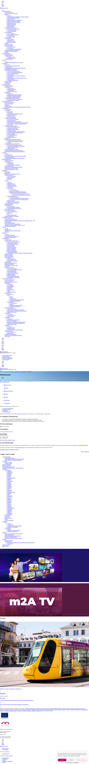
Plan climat (7, 110)
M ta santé (7, 231)
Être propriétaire (10, 163)
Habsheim (9, 485)
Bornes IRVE (9, 112)
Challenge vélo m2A (11, 183)
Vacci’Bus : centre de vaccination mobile (12, 230)
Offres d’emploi (5, 356)
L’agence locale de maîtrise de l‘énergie (14, 141)
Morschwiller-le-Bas (11, 492)
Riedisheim (9, 502)
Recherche (7, 104)
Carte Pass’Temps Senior (9, 235)
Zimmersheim (10, 513)
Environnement (5, 108)
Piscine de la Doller (11, 245)
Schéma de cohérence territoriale (13, 319)
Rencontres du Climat (11, 117)
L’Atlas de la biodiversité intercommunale (15, 132)
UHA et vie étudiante (9, 103)
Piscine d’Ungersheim (11, 248)
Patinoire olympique (9, 254)
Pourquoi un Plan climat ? (12, 114)
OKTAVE (9, 142)
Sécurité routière (8, 221)
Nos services (9, 288)
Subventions (7, 403)
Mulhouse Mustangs (11, 274)
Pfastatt (8, 498)
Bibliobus (7, 43)
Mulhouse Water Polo (11, 275)
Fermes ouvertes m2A (11, 120)
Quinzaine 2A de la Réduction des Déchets (15, 146)
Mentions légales (5, 757)
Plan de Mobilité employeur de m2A (14, 208)
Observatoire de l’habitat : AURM (11, 168)
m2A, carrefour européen (9, 210)
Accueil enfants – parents (12, 91)
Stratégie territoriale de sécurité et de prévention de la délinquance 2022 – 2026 (20, 220)
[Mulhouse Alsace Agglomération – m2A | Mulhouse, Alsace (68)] (8, 369)
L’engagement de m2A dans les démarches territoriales (15, 68)
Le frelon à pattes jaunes (12, 137)
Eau (3, 60)
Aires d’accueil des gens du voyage (11, 169)
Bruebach (9, 476)
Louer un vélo (10, 188)
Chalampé (9, 479)
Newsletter (3, 698)
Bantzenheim (9, 472)
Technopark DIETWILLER (12, 80)
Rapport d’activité (10, 289)
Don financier (10, 543)
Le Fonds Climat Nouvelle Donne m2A (14, 113)
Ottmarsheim (9, 495)
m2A (10, 755)
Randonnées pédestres (9, 203)
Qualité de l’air (8, 138)
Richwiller (9, 501)
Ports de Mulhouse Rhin (12, 215)
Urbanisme (7, 317)
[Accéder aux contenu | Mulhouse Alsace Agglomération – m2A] (0, 380)
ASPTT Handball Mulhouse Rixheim (14, 269)
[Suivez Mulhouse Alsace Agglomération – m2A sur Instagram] (2, 3)
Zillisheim (9, 512)
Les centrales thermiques (9, 157)
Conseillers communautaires (15, 300)
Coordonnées (5, 410)
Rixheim (9, 503)
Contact (3, 762)
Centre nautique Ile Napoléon (13, 244)
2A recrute (7, 83)
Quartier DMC (10, 76)
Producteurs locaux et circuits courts (14, 121)
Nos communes (10, 285)
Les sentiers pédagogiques (12, 134)
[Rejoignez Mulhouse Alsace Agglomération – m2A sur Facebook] (2, 1)
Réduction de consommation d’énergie (12, 139)
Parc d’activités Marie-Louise (12, 73)
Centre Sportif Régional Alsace (11, 263)
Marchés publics (10, 333)
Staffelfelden (9, 506)
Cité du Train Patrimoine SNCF (13, 17)
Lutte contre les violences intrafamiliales (12, 224)
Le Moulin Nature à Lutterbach (13, 129)
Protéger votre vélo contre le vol (13, 202)
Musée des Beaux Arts (11, 23)
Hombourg (9, 488)
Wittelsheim (9, 510)
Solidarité (6, 325)
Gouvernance (7, 293)
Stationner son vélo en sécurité (13, 201)
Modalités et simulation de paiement (14, 95)
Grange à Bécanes (10, 19)
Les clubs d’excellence (9, 267)
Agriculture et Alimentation (10, 118)
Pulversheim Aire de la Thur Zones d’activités (16, 75)
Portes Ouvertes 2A (6, 464)
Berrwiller (9, 474)
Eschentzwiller (10, 481)
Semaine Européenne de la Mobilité (11, 216)
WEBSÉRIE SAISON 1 (4, 449)
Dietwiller (9, 480)
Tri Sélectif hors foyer (11, 58)
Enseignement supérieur (7, 101)
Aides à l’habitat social (9, 166)
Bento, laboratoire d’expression (13, 100)
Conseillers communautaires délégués (17, 299)
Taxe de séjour (11, 42)
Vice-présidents (13, 298)
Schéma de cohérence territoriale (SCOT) (13, 535)
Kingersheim (9, 490)
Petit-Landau (9, 496)
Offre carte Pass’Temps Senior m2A (12, 236)
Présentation (7, 283)
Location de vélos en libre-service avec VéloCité (21, 195)
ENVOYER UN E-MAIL (5, 440)
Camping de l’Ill (10, 40)
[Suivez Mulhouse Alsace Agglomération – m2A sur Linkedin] (2, 4)
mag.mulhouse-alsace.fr (83, 445)
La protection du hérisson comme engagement (16, 131)
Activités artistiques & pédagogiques (12, 98)
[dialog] (44, 357)
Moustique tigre (8, 229)
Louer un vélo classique (14, 190)
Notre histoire (9, 287)
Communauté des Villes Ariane (11, 69)
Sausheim (9, 505)
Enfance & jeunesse (6, 84)
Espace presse (7, 336)
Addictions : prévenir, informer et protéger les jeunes (15, 225)
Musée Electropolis (11, 25)
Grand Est (19, 413)
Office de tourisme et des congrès (11, 13)
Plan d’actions (10, 124)
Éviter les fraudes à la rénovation (13, 165)
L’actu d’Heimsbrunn (6, 411)
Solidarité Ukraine (10, 328)
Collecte (6, 394)
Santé (3, 227)
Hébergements (7, 37)
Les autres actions (10, 135)
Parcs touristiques (8, 32)
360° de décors (10, 48)
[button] (1, 370)
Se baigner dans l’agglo (6, 355)
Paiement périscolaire (9, 391)
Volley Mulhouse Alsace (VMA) (13, 277)
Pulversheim (9, 499)
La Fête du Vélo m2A (11, 185)
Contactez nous (5, 753)
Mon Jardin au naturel (11, 130)
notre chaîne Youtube (20, 447)
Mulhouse (9, 493)
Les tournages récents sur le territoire (14, 49)
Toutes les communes (85, 451)
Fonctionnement (10, 302)
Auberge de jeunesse (11, 41)
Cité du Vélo (9, 182)
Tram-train (9, 179)
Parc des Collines (10, 74)
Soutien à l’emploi (8, 81)
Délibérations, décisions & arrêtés (16, 305)
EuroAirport (9, 212)
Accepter (62, 759)
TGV (8, 214)
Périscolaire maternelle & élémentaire (14, 94)
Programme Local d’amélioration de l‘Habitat (13, 167)
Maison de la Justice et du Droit (11, 219)
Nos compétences (10, 286)
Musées (6, 14)
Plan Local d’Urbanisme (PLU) (11, 537)
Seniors (3, 232)
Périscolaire (7, 92)
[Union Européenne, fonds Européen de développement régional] (4, 719)
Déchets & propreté (6, 53)
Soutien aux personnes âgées (10, 237)
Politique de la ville (8, 331)
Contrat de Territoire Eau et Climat (11, 149)
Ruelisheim (9, 504)
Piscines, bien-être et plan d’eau (11, 240)
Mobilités (4, 170)
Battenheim (9, 473)
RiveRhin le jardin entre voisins (11, 51)
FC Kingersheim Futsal (11, 270)
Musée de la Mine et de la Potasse (13, 22)
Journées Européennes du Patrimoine (12, 50)
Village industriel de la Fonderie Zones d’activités (16, 78)
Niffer (8, 494)
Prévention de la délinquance (10, 226)
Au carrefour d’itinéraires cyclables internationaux (19, 198)
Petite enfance (7, 86)
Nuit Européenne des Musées (10, 27)
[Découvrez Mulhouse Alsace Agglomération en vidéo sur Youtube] (3, 5)
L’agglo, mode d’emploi (7, 278)
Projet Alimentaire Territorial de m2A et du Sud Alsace (17, 122)
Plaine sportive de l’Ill (11, 259)
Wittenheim (9, 511)
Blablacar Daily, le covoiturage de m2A (12, 173)
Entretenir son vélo (10, 200)
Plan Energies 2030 (8, 154)
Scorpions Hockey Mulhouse (12, 273)
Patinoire (6, 397)
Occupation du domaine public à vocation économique (12, 467)
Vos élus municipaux (6, 409)
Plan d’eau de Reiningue (12, 250)
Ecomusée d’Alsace (11, 36)
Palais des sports (8, 261)
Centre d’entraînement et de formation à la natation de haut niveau (19, 253)
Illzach (8, 489)
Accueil (1, 371)
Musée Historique (10, 26)
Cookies (67, 762)
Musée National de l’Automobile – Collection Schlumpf (18, 16)
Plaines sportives (8, 257)
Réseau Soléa (9, 178)
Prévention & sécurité (6, 217)
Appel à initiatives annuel (10, 222)
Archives (6, 52)
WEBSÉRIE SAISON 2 (14, 449)
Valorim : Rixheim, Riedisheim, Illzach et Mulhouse (15, 158)
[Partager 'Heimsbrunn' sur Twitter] (2, 378)
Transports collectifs (8, 175)
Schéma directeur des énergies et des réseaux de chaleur (15, 156)
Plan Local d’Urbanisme (12, 320)
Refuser (71, 759)
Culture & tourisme (6, 11)
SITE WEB (12, 440)
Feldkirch (9, 482)
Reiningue (9, 500)
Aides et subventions (9, 307)
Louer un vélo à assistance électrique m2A (18, 191)
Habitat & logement (6, 159)
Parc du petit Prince (11, 35)
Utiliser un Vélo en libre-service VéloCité (18, 192)
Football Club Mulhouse (12, 271)
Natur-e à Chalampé (11, 133)
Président (11, 297)
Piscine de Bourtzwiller (11, 247)
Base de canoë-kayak (9, 255)
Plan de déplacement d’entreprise (13, 207)
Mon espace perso (4, 8)
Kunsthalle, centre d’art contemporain (14, 20)
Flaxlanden (9, 483)
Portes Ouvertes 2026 (9, 280)
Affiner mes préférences (82, 759)
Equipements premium (9, 264)
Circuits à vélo (10, 187)
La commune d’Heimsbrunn (7, 408)
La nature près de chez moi (12, 128)
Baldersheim (9, 471)
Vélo (6, 180)
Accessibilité (4, 759)
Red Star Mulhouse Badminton (13, 276)
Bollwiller (9, 475)
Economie (4, 63)
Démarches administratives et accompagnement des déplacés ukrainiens (21, 542)
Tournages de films (8, 45)
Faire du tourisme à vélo (11, 196)
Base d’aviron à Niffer (9, 256)
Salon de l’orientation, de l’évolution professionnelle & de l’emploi (17, 107)
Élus (8, 295)
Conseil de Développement (15, 306)
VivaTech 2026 (8, 82)
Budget (8, 290)
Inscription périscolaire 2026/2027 (13, 97)
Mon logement (7, 161)
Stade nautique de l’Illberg (12, 251)
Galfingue (9, 484)
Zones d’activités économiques (11, 70)
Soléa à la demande (11, 177)
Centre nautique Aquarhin (12, 242)
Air (3, 10)
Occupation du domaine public (11, 334)
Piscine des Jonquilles (11, 249)
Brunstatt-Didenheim (11, 478)
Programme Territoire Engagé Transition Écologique (15, 151)
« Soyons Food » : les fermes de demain (16, 123)
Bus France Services (11, 327)
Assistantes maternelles (11, 89)
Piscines (6, 388)
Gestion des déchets (8, 59)
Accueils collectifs (10, 90)
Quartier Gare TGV (11, 79)
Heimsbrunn (9, 486)
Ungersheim (9, 509)
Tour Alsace (7, 266)
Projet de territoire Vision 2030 (11, 281)
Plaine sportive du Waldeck (12, 260)
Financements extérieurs (11, 312)
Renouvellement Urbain (11, 324)
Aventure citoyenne (11, 315)
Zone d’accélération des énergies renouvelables (14, 150)
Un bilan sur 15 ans (11, 115)
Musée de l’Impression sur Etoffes (13, 21)
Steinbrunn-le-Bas (10, 508)
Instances (11, 304)
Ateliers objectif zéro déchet (12, 147)
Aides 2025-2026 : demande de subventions (15, 309)
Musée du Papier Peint (11, 24)
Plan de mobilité (8, 205)
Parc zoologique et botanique (12, 34)
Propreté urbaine (8, 55)
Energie (3, 152)
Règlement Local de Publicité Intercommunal (16, 323)
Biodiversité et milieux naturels (11, 125)
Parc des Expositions (9, 44)
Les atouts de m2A (8, 66)
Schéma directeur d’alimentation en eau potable (14, 62)
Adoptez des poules (11, 148)
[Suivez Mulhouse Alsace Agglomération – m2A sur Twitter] (2, 2)
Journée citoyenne (10, 316)
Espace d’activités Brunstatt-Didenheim (14, 72)
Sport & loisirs (5, 238)
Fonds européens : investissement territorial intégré (17, 310)
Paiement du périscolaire (7, 358)
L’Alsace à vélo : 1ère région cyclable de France (19, 199)
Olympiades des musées (11, 30)
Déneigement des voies (9, 209)
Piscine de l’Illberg (10, 246)
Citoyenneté (7, 313)
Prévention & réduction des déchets (11, 143)
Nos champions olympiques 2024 (11, 265)
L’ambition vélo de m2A (12, 186)
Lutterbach (9, 491)
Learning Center (8, 105)
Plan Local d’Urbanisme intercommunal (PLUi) (16, 322)
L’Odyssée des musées (11, 31)
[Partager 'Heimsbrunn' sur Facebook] (2, 377)
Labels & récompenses (11, 291)
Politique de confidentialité (73, 762)
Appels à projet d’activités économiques (12, 65)
